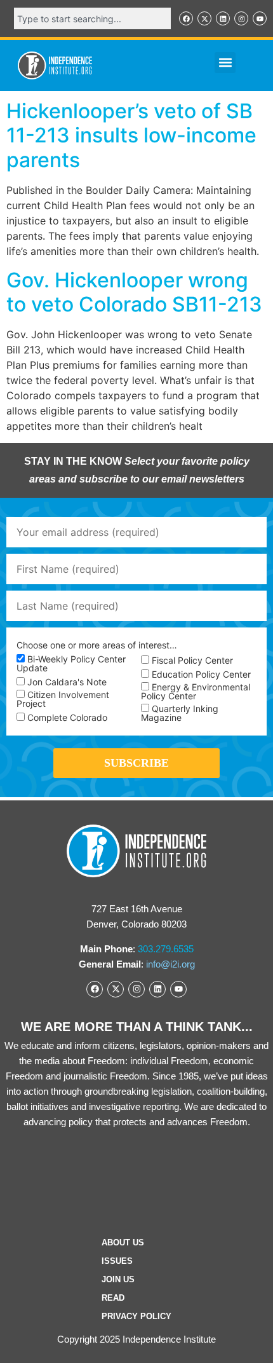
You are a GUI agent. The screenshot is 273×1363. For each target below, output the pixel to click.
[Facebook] (186, 18)
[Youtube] (260, 18)
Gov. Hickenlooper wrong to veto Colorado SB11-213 (134, 292)
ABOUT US (123, 1242)
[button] (225, 62)
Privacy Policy (136, 1316)
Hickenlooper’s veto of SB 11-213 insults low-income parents (131, 135)
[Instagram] (241, 18)
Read (113, 1298)
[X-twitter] (204, 18)
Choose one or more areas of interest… (97, 645)
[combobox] (92, 18)
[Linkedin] (223, 18)
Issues (117, 1261)
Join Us (118, 1279)
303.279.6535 (166, 948)
